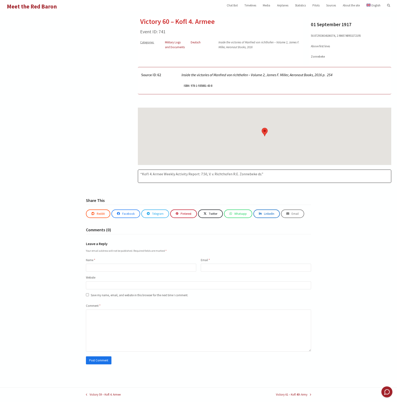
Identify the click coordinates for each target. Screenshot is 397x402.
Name (90, 260)
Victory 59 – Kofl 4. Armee (103, 395)
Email (205, 260)
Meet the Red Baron (32, 6)
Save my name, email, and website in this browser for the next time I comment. (139, 295)
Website (90, 277)
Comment (93, 306)
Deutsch (196, 42)
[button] (388, 5)
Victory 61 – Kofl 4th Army (291, 395)
